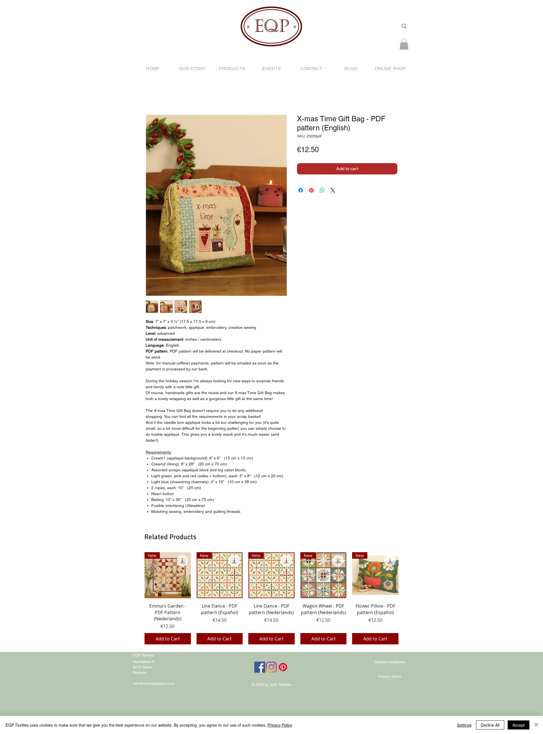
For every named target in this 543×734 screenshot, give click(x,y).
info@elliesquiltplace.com (154, 683)
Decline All (490, 725)
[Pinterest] (282, 667)
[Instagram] (271, 667)
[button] (404, 43)
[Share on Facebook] (300, 190)
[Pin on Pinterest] (311, 190)
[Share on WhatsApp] (322, 190)
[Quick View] (168, 575)
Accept (518, 725)
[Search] (404, 26)
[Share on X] (332, 190)
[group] (271, 598)
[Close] (536, 724)
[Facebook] (259, 667)
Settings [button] (464, 725)
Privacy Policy (280, 725)
